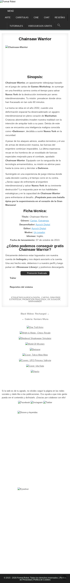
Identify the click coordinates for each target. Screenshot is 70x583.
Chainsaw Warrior (35, 39)
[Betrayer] (35, 349)
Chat (46, 17)
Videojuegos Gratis (40, 26)
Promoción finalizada (34, 299)
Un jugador (39, 232)
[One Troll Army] (35, 327)
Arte (8, 17)
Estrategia (43, 220)
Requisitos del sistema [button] (21, 287)
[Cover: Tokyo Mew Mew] (35, 355)
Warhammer (35, 301)
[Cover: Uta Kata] (35, 366)
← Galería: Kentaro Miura (35, 319)
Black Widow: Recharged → (35, 313)
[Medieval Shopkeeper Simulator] (35, 338)
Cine (36, 17)
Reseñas (60, 17)
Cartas (33, 220)
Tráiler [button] (13, 278)
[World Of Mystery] (35, 344)
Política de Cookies (41, 580)
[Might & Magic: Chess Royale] (35, 333)
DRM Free (55, 297)
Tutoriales (16, 26)
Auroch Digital (43, 224)
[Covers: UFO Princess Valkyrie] (35, 360)
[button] (59, 25)
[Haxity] (35, 371)
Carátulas (22, 17)
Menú (10, 11)
